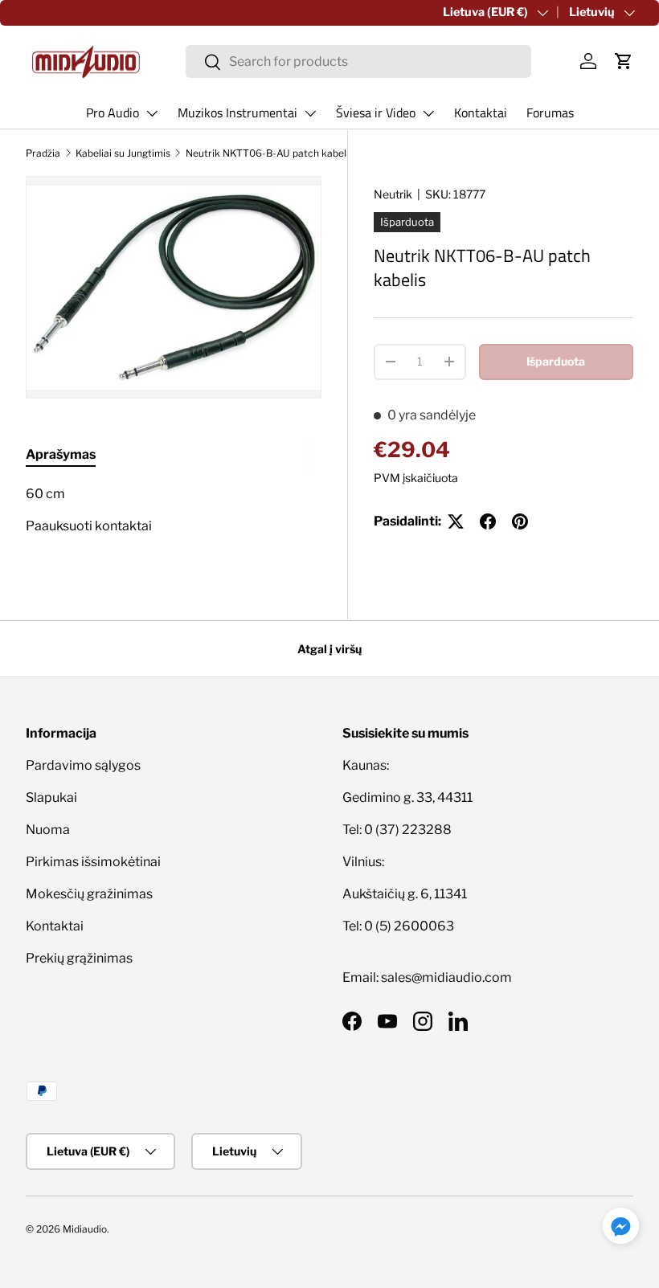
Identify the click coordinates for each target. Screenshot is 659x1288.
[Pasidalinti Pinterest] (520, 521)
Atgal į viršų (329, 649)
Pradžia (43, 153)
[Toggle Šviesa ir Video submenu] (428, 113)
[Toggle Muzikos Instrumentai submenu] (310, 113)
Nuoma (48, 829)
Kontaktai (480, 112)
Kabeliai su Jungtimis (123, 153)
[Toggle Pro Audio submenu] (152, 113)
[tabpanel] (173, 517)
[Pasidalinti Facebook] (488, 521)
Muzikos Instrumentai (237, 112)
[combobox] (358, 61)
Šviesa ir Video (375, 112)
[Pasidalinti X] (456, 521)
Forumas (550, 112)
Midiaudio (85, 1229)
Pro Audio (112, 112)
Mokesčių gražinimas (89, 894)
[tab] (61, 454)
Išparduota (555, 361)
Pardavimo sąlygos (83, 765)
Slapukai (51, 797)
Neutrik (393, 194)
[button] (623, 61)
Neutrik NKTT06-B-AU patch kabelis (270, 153)
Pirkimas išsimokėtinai (93, 861)
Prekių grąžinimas (79, 958)
